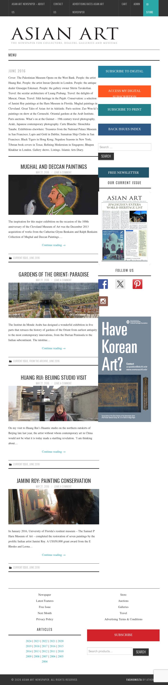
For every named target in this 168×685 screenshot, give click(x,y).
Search (141, 651)
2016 (53, 646)
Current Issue (20, 258)
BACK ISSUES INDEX (124, 129)
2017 (45, 646)
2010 (61, 651)
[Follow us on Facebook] (103, 284)
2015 (61, 646)
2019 (29, 646)
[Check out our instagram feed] (103, 301)
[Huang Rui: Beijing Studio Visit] (53, 403)
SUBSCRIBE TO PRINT (125, 109)
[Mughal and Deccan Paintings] (53, 195)
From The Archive (38, 361)
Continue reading (54, 245)
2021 (53, 641)
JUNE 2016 (34, 258)
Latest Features (44, 601)
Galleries (123, 607)
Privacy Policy (44, 619)
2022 (45, 641)
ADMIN (137, 4)
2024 (29, 641)
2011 (53, 651)
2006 (53, 656)
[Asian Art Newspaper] (64, 35)
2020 (61, 641)
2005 (61, 656)
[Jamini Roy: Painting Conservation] (53, 506)
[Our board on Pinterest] (137, 284)
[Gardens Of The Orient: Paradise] (53, 300)
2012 (45, 651)
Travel (123, 613)
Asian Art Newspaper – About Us (28, 8)
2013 (37, 651)
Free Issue (45, 607)
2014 (29, 651)
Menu (12, 54)
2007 (45, 656)
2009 (29, 656)
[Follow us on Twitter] (120, 284)
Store (149, 12)
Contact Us (58, 8)
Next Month (45, 613)
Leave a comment (63, 172)
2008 (37, 656)
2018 (37, 646)
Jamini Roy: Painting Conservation (54, 480)
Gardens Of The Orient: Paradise (54, 274)
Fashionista (134, 680)
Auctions (123, 601)
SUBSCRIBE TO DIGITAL (124, 71)
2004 (45, 661)
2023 (37, 641)
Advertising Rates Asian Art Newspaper (88, 8)
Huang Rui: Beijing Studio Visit (54, 377)
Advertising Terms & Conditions (123, 619)
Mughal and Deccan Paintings (53, 166)
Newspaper (44, 595)
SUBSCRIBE (123, 635)
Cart (124, 4)
